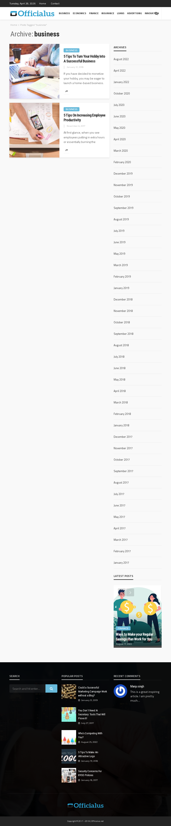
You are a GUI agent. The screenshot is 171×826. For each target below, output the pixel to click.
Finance (93, 13)
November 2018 (123, 311)
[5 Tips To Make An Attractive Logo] (69, 756)
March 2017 (121, 540)
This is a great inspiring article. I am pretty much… (144, 696)
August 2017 (121, 482)
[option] (138, 616)
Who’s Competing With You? (90, 735)
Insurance (107, 13)
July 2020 (119, 105)
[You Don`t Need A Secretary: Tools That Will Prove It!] (69, 714)
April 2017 (120, 528)
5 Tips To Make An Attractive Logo (88, 754)
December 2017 (123, 437)
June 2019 (119, 242)
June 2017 (119, 505)
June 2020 (119, 116)
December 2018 (123, 299)
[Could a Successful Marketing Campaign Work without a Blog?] (69, 691)
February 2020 (122, 162)
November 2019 (123, 185)
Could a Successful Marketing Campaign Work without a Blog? (92, 691)
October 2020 (122, 93)
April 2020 (120, 139)
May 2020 (119, 128)
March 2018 (121, 402)
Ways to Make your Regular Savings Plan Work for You (134, 636)
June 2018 (119, 368)
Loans (120, 13)
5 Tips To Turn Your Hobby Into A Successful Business (84, 58)
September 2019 (123, 208)
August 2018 (121, 345)
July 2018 (119, 357)
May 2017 (119, 517)
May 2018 (119, 379)
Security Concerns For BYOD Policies (90, 773)
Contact (55, 3)
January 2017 (121, 563)
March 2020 (121, 151)
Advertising (134, 13)
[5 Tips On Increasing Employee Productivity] (34, 130)
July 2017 (119, 494)
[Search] (156, 13)
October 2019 (122, 196)
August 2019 (121, 219)
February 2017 (122, 551)
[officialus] (32, 13)
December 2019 (123, 173)
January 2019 (121, 288)
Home (42, 3)
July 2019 (119, 231)
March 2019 (121, 265)
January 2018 (121, 425)
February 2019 (122, 276)
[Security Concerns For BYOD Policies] (69, 775)
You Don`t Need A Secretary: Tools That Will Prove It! (91, 714)
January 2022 (121, 82)
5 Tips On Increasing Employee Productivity (84, 117)
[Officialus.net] (85, 804)
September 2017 (123, 471)
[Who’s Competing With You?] (69, 737)
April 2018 (120, 391)
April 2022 (120, 70)
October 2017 (122, 460)
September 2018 (123, 334)
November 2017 (123, 448)
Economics (79, 13)
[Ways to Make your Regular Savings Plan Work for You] (138, 616)
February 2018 (122, 414)
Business (64, 13)
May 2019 (119, 254)
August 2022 (121, 59)
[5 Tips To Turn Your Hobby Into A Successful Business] (34, 71)
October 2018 (122, 322)
